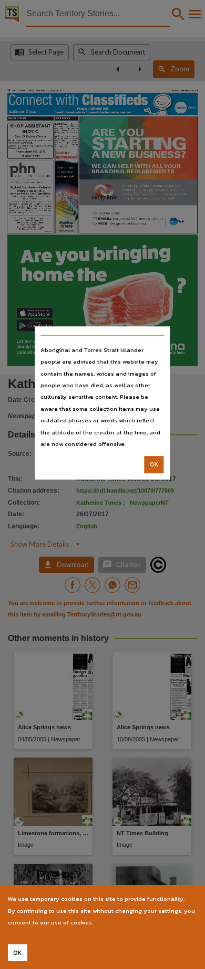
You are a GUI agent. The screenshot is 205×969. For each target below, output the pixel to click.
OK (154, 465)
